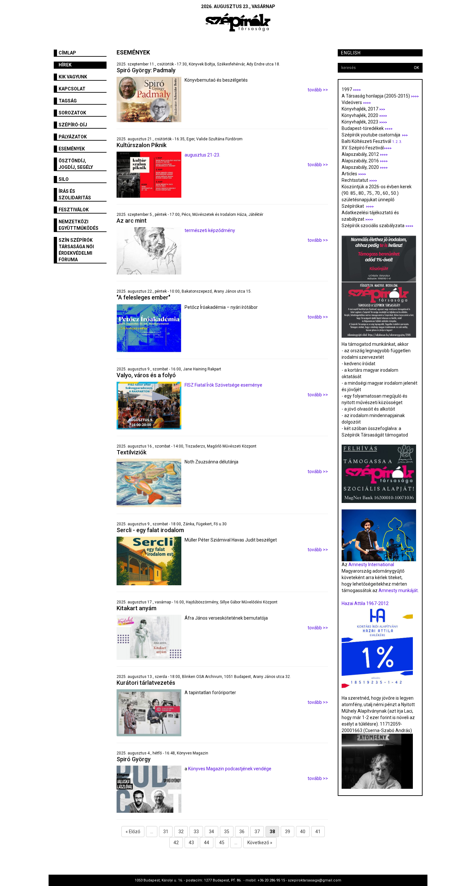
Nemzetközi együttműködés (78, 225)
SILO (64, 179)
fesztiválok (74, 209)
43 (191, 842)
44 (206, 842)
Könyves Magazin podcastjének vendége (229, 768)
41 (318, 831)
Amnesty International (371, 564)
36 (241, 831)
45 (221, 842)
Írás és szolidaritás (75, 194)
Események (72, 148)
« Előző (133, 831)
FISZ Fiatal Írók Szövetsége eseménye (223, 385)
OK (416, 67)
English (351, 52)
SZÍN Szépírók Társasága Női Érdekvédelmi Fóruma (76, 250)
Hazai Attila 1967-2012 (365, 603)
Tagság (68, 100)
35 (226, 831)
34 (211, 831)
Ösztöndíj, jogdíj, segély (76, 164)
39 (287, 831)
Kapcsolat (72, 88)
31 (165, 831)
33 (196, 831)
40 (302, 831)
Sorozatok (72, 112)
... (151, 831)
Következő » (259, 842)
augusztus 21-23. (202, 154)
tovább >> (318, 89)
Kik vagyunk (73, 76)
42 (176, 842)
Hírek (65, 64)
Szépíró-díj (73, 124)
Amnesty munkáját (398, 590)
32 (181, 831)
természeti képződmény (210, 230)
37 (257, 831)
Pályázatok (73, 136)
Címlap (67, 52)
